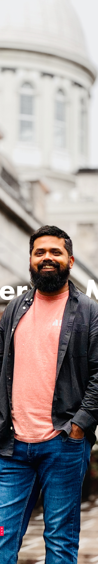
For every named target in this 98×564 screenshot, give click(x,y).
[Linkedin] (2, 528)
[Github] (2, 533)
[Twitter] (2, 531)
